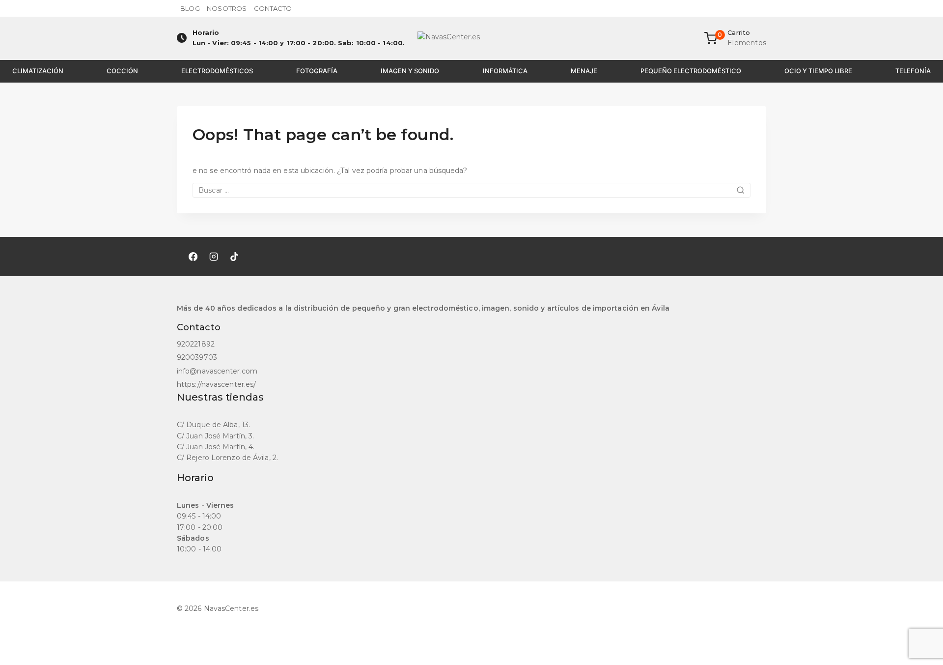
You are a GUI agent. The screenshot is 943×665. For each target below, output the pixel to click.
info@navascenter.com (217, 371)
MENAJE (584, 71)
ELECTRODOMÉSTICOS (217, 71)
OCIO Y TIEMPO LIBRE (818, 71)
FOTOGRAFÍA (316, 71)
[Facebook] (193, 256)
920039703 (197, 357)
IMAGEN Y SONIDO (410, 71)
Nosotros (227, 8)
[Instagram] (213, 256)
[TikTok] (234, 256)
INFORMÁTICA (505, 71)
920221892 (196, 344)
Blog (189, 8)
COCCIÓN (122, 71)
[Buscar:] (471, 190)
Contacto (273, 8)
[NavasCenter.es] (471, 38)
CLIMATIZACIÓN (37, 71)
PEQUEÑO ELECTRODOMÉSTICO (690, 71)
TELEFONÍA (913, 71)
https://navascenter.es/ (216, 384)
